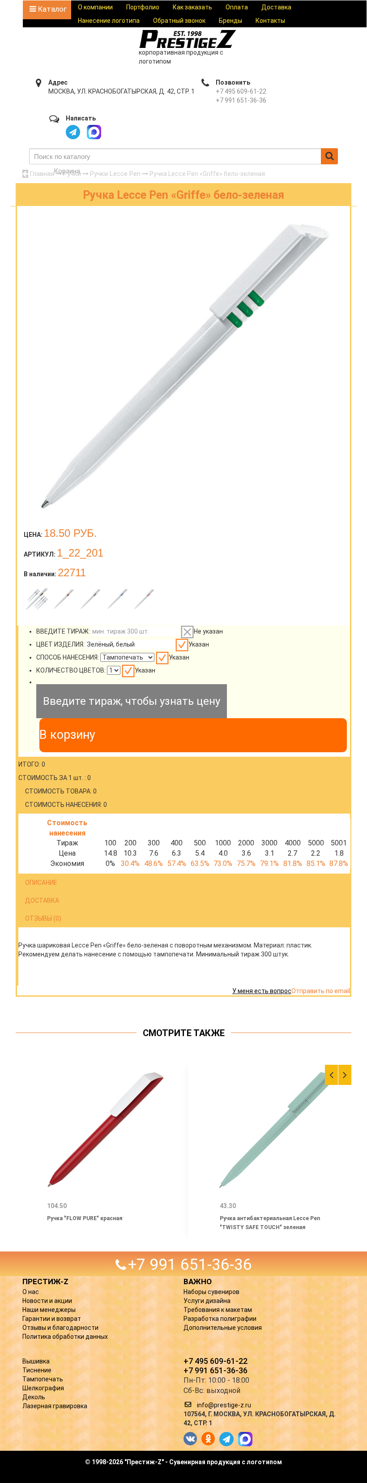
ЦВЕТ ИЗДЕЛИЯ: (60, 644)
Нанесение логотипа (109, 20)
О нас (30, 1291)
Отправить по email (320, 990)
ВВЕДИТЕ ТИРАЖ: (63, 631)
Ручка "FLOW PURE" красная (84, 1218)
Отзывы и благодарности (60, 1327)
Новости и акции (47, 1300)
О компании (95, 7)
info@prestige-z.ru (224, 1405)
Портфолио (142, 7)
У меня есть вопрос (261, 990)
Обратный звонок (179, 20)
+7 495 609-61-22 (241, 91)
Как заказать (192, 7)
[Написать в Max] (94, 132)
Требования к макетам (218, 1309)
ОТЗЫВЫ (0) (43, 918)
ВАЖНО (198, 1281)
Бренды (230, 20)
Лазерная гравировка (54, 1406)
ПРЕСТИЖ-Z (45, 1281)
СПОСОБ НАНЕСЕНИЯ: (67, 657)
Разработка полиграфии (220, 1318)
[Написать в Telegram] (73, 132)
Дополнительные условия (223, 1327)
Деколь (33, 1397)
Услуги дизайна (207, 1300)
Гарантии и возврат (51, 1318)
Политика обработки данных (65, 1336)
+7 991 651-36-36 (241, 100)
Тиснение (36, 1370)
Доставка (276, 7)
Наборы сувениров (211, 1291)
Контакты (270, 20)
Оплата (237, 7)
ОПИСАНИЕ (41, 882)
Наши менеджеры (49, 1309)
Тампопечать (42, 1379)
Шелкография (43, 1388)
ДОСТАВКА (42, 900)
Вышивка (36, 1361)
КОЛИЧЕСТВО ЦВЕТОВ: (71, 670)
